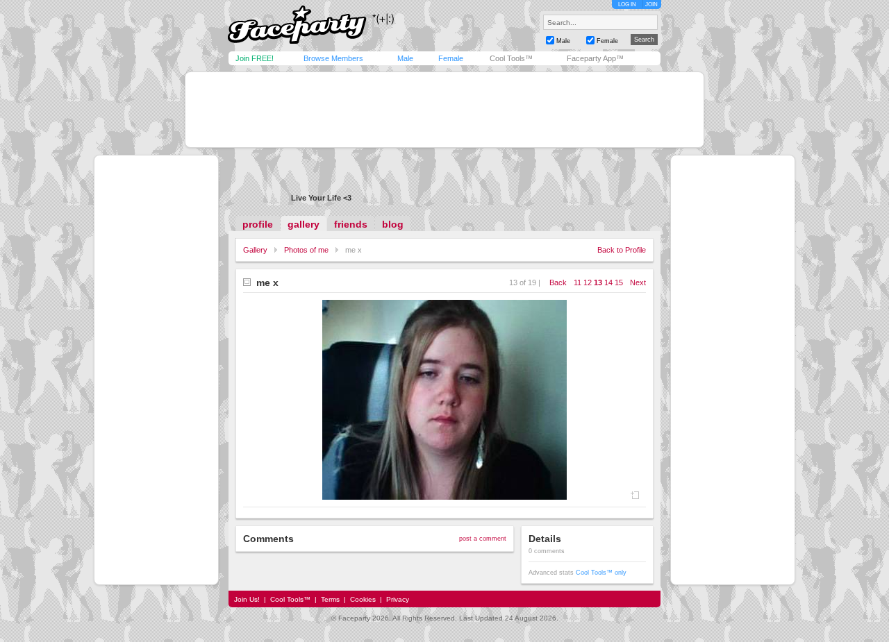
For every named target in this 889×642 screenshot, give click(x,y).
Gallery (255, 250)
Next (638, 282)
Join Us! (247, 599)
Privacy (397, 599)
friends (350, 224)
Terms (330, 599)
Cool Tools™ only (601, 572)
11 (577, 282)
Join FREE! (254, 58)
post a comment (482, 538)
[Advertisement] (444, 109)
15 (619, 282)
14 (608, 282)
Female (450, 58)
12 (587, 282)
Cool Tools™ (511, 58)
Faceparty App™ (595, 58)
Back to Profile (621, 250)
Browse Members (333, 58)
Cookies (363, 599)
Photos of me (306, 250)
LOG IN (627, 4)
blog (393, 224)
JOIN (651, 4)
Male (405, 58)
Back (558, 282)
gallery (303, 224)
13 (598, 282)
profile (257, 224)
